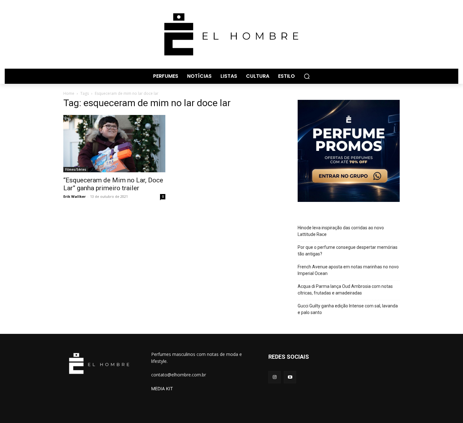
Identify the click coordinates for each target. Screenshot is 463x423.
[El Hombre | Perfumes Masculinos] (231, 34)
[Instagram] (274, 377)
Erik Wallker (74, 196)
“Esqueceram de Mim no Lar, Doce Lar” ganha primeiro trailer (113, 184)
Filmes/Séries (75, 169)
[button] (306, 76)
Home (68, 93)
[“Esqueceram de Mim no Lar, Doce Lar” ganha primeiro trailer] (114, 143)
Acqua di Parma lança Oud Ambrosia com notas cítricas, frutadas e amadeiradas (345, 289)
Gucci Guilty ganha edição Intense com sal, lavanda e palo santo (348, 309)
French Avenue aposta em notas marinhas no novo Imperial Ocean (348, 270)
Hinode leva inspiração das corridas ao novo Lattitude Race (341, 231)
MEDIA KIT (162, 388)
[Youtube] (290, 377)
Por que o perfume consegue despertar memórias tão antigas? (347, 250)
